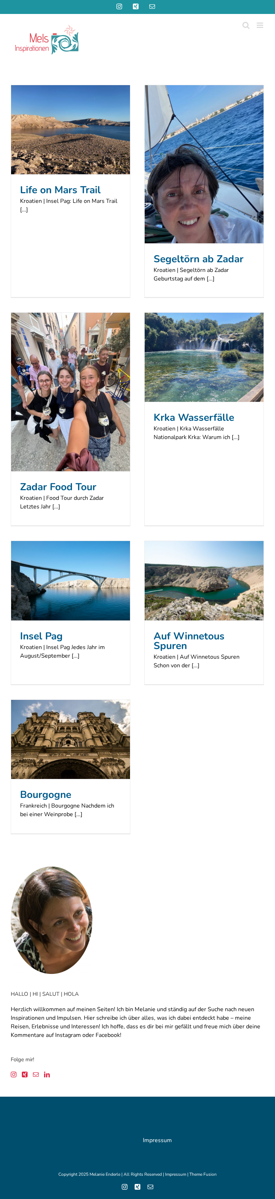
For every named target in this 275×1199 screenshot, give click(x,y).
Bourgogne (45, 794)
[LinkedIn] (47, 1074)
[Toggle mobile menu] (260, 25)
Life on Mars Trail (60, 190)
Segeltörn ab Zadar (198, 259)
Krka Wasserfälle (194, 417)
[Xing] (25, 1074)
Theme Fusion (203, 1174)
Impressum (157, 1140)
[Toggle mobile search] (246, 25)
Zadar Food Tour (58, 487)
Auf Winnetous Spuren (189, 641)
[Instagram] (13, 1074)
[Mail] (36, 1074)
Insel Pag (41, 636)
